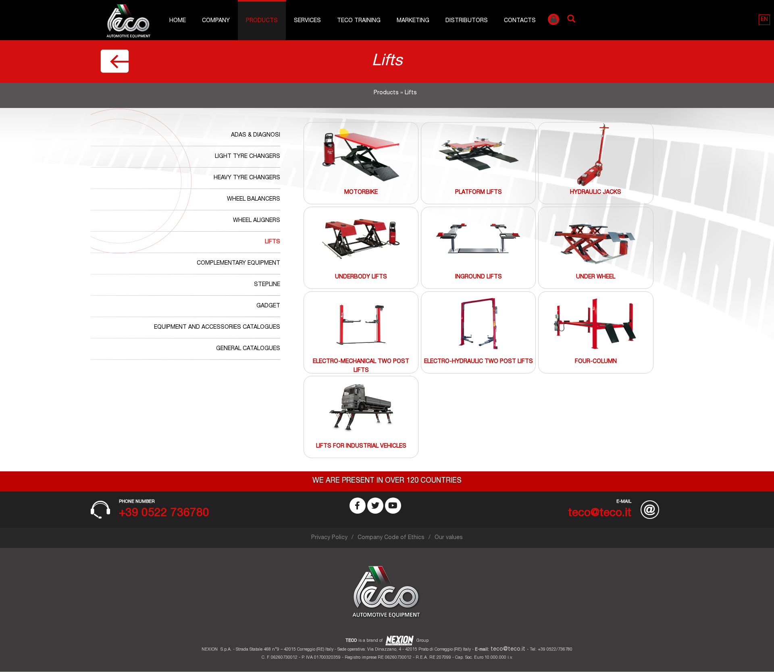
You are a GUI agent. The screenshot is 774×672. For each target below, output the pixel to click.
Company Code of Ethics (391, 538)
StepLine (267, 285)
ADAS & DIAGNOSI (255, 135)
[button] (764, 20)
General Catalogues (248, 349)
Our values (449, 538)
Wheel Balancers (253, 199)
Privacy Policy (329, 538)
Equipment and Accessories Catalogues (217, 327)
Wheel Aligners (256, 221)
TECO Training (359, 21)
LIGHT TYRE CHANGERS (247, 157)
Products (262, 21)
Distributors (466, 21)
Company (216, 21)
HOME (177, 21)
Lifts (272, 242)
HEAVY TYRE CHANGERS (247, 178)
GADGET (268, 306)
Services (307, 21)
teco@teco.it (508, 649)
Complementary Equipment (238, 263)
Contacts (520, 21)
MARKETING (413, 21)
